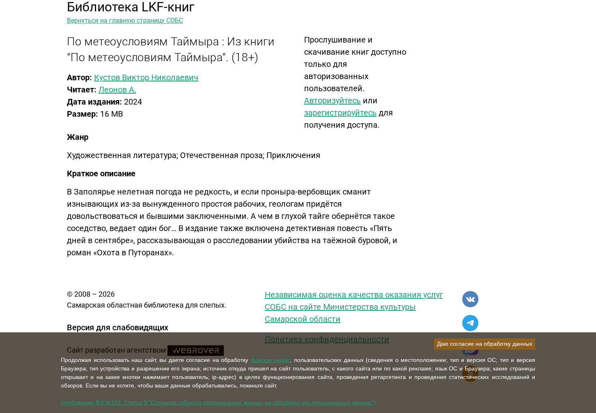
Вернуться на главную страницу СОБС (125, 20)
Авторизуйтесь (332, 100)
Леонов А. (117, 89)
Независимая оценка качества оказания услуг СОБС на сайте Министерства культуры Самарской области (354, 307)
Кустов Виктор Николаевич (146, 77)
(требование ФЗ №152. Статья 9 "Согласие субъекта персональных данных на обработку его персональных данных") (218, 402)
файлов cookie (270, 360)
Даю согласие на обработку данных (484, 343)
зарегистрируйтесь (340, 113)
